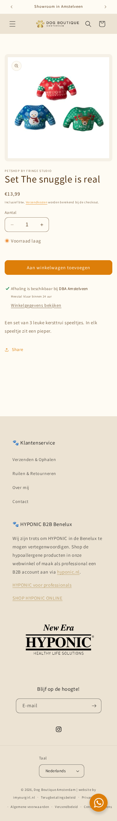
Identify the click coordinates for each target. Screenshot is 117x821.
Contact (20, 501)
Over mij (20, 487)
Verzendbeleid (66, 807)
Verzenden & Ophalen (34, 459)
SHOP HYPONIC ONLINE (37, 598)
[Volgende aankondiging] (105, 7)
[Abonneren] (94, 706)
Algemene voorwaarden (30, 807)
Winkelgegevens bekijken (36, 305)
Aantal (10, 212)
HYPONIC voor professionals (42, 585)
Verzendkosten (36, 202)
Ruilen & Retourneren (34, 473)
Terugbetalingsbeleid (58, 797)
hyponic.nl (68, 572)
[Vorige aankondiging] (11, 7)
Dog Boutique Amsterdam (55, 789)
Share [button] (17, 349)
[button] (12, 24)
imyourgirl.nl (24, 797)
